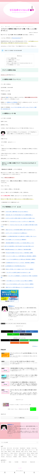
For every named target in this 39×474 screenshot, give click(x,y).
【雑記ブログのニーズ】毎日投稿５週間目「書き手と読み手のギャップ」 (20, 229)
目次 (18, 55)
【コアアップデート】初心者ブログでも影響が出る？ (16, 233)
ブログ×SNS (8, 323)
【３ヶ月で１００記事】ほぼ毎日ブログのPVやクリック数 (18, 272)
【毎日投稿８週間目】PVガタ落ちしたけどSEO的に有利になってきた (19, 242)
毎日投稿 (19, 323)
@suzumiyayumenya (16, 37)
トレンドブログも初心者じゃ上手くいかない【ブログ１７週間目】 (20, 284)
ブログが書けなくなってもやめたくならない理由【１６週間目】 (19, 280)
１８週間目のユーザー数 (11, 61)
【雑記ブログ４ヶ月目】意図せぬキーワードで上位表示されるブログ (19, 287)
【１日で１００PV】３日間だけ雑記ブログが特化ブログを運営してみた (20, 218)
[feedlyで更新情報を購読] (10, 319)
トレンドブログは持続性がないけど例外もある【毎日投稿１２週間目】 (21, 259)
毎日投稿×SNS (24, 323)
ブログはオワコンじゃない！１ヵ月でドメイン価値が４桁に (22, 221)
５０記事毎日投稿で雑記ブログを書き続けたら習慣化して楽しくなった (21, 236)
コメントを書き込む (19, 417)
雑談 (7, 97)
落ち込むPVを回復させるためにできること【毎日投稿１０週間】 (19, 252)
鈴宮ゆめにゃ (11, 306)
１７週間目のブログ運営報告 (11, 102)
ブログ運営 (3, 323)
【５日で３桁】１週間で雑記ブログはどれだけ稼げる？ (16, 211)
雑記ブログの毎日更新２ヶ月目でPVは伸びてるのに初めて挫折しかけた (19, 246)
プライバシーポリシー (19, 470)
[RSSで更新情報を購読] (12, 319)
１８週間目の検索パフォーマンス (13, 59)
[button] (26, 334)
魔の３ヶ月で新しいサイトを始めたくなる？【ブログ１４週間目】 (20, 269)
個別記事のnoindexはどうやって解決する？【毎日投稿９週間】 (18, 249)
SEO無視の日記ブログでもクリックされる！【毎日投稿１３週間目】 (20, 262)
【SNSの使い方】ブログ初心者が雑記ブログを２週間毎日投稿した (19, 214)
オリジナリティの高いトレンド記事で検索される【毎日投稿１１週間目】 (21, 256)
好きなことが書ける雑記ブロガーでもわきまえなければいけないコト (19, 63)
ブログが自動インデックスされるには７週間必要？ (15, 239)
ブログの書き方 (14, 323)
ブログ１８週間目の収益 (11, 58)
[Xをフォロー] (9, 319)
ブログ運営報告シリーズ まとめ (13, 64)
